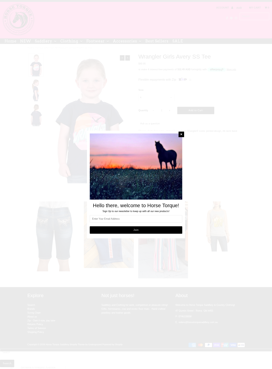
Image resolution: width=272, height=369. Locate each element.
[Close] (181, 134)
